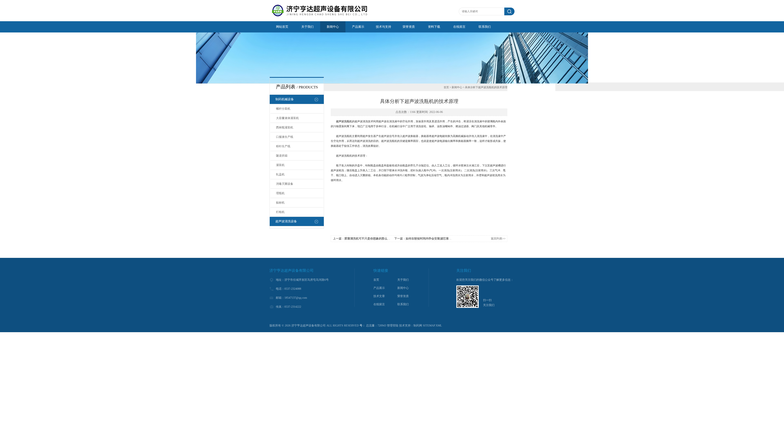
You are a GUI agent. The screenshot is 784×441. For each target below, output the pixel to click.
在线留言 (459, 26)
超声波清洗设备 (286, 221)
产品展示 (358, 26)
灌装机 (280, 165)
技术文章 (379, 296)
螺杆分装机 (283, 108)
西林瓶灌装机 (284, 127)
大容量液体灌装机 (287, 118)
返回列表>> (498, 238)
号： (362, 325)
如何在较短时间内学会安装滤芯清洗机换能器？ (436, 238)
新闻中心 (333, 26)
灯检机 (280, 212)
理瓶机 (280, 193)
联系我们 (485, 26)
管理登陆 (392, 325)
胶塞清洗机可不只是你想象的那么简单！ (370, 238)
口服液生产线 (284, 136)
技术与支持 (383, 26)
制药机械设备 (284, 99)
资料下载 (434, 26)
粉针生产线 (283, 146)
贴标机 (280, 202)
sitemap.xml (432, 325)
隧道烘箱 (281, 155)
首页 (446, 87)
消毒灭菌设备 (284, 183)
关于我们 (307, 26)
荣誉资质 (409, 26)
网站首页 (282, 26)
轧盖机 (280, 174)
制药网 (417, 325)
